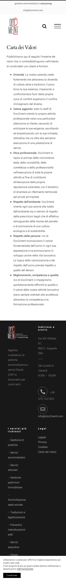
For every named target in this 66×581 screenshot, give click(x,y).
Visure (14, 555)
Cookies (43, 447)
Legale (42, 437)
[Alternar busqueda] (44, 26)
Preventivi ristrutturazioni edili (16, 530)
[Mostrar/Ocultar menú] (57, 26)
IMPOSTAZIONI (25, 569)
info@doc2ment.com (50, 416)
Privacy (42, 442)
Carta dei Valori (47, 452)
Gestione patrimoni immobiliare (15, 482)
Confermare (12, 575)
